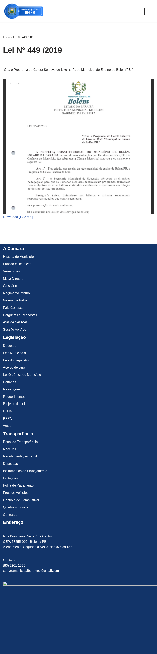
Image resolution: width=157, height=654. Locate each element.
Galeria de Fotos (15, 300)
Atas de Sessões (15, 322)
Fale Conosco (13, 307)
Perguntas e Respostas (20, 315)
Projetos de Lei (14, 404)
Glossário (10, 286)
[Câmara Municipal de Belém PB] (23, 11)
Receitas (9, 449)
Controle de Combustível (21, 500)
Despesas (10, 463)
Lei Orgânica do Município (22, 374)
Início (6, 37)
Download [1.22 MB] (18, 217)
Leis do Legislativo (16, 360)
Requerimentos (14, 396)
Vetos (7, 425)
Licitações (10, 478)
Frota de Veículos (15, 492)
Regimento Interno (16, 293)
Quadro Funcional (16, 507)
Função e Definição (17, 264)
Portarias (9, 382)
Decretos (9, 345)
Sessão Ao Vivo (14, 329)
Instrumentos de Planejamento (25, 471)
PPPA (7, 418)
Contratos (10, 514)
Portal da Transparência (20, 442)
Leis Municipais (14, 353)
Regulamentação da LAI (20, 456)
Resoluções (11, 389)
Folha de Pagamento (18, 485)
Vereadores (11, 271)
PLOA (7, 411)
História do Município (18, 256)
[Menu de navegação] (149, 11)
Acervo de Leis (14, 367)
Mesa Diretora (13, 278)
